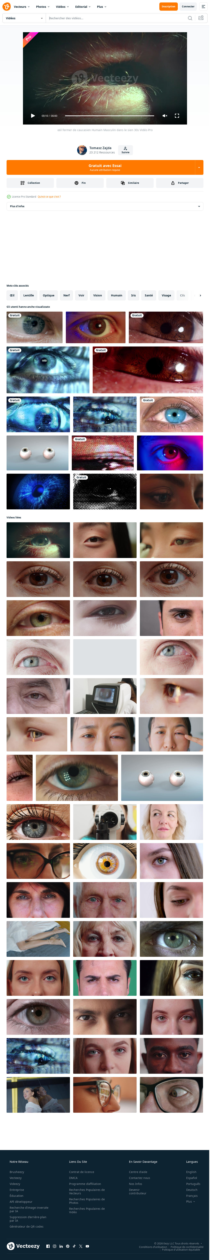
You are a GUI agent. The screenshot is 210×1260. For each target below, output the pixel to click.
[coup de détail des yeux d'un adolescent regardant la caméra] (105, 1017)
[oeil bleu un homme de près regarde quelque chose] (35, 327)
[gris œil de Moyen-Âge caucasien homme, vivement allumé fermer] (38, 657)
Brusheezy (16, 1172)
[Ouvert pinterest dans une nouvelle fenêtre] (67, 1246)
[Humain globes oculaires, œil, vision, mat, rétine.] (37, 453)
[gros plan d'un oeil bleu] (171, 414)
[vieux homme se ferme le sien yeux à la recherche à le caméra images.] (38, 696)
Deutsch (189, 1190)
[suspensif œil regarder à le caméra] (170, 453)
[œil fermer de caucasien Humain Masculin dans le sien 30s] (38, 540)
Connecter (185, 6)
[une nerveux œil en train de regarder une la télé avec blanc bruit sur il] (96, 327)
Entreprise (16, 1190)
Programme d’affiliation (84, 1184)
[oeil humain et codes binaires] (48, 369)
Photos (41, 7)
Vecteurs (20, 7)
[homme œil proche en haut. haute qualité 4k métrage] (171, 618)
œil (12, 295)
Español (189, 1178)
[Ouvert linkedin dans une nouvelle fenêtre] (61, 1246)
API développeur (20, 1202)
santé (149, 295)
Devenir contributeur (135, 1191)
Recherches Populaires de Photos (85, 1201)
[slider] (108, 115)
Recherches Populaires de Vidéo (85, 1210)
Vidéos (60, 7)
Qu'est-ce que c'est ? (49, 196)
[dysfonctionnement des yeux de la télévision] (103, 453)
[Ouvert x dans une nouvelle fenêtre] (80, 1246)
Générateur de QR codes (26, 1226)
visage (166, 295)
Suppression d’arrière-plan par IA (27, 1218)
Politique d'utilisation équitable (178, 1249)
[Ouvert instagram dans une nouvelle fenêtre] (54, 1246)
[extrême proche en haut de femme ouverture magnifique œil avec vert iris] (38, 618)
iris (133, 295)
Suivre (124, 152)
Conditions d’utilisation (150, 1247)
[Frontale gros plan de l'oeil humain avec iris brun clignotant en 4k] (166, 327)
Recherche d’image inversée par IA (22, 1209)
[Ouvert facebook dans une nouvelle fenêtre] (48, 1246)
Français (189, 1196)
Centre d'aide (135, 1172)
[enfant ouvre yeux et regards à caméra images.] (105, 618)
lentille (28, 295)
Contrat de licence (80, 1172)
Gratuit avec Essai (103, 167)
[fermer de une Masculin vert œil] (171, 939)
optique (48, 295)
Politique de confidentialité (184, 1247)
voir (81, 295)
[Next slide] (193, 295)
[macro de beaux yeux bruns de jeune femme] (171, 978)
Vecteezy (15, 1178)
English (189, 1172)
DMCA (72, 1178)
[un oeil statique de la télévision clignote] (105, 491)
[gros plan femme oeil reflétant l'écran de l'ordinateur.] (171, 491)
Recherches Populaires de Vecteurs (85, 1191)
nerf (66, 295)
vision (97, 295)
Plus (100, 7)
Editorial (81, 7)
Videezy (14, 1184)
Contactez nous (136, 1178)
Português (191, 1184)
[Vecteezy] (6, 6)
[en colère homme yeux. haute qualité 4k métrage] (105, 978)
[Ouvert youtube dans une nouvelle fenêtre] (87, 1246)
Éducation (16, 1196)
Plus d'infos (17, 206)
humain (116, 295)
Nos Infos (132, 1184)
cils (182, 295)
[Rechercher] (187, 18)
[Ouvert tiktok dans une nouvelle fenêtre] (74, 1246)
